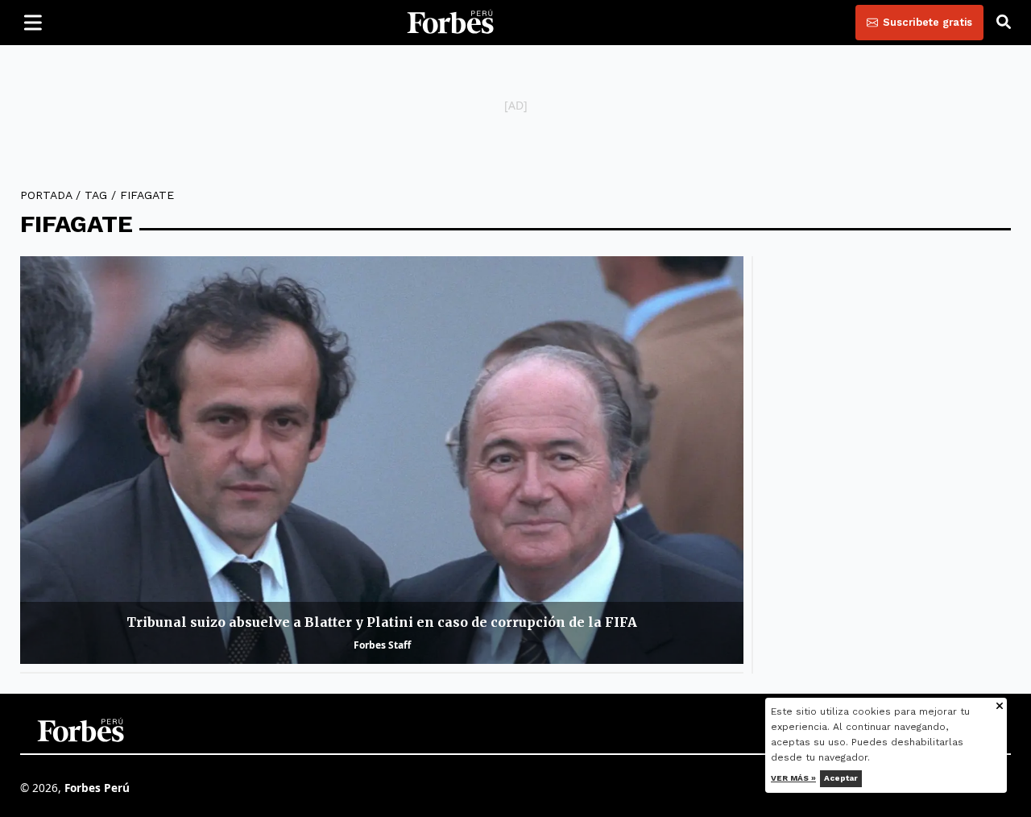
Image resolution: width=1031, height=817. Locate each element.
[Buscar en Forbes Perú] (1003, 23)
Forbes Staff (382, 645)
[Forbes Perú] (450, 22)
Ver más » (794, 777)
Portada (46, 195)
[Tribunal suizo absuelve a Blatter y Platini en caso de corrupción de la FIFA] (381, 459)
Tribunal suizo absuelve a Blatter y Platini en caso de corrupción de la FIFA (381, 622)
